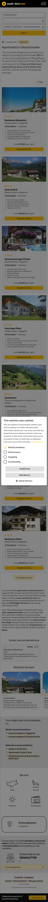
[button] (24, 480)
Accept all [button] (25, 469)
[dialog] (24, 451)
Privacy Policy (37, 442)
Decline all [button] (24, 475)
